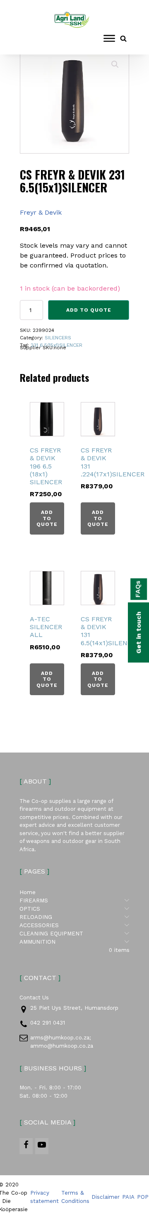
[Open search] (123, 38)
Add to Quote (88, 310)
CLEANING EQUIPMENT (74, 933)
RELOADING (74, 917)
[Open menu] (109, 38)
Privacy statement (44, 1197)
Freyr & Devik (41, 212)
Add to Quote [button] (47, 518)
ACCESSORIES (74, 925)
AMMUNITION (74, 941)
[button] (115, 64)
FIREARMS (74, 900)
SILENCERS (58, 338)
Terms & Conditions (75, 1197)
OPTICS (74, 908)
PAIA (128, 1197)
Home (27, 892)
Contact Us (34, 997)
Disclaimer (105, 1197)
